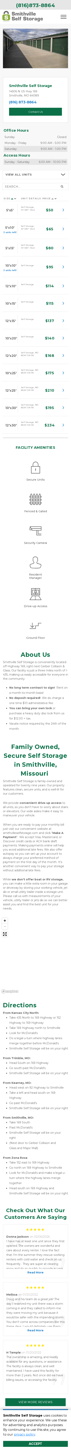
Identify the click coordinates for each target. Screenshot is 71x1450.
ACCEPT (35, 1444)
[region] (35, 955)
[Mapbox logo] (10, 991)
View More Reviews (36, 1402)
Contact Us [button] (35, 111)
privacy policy (24, 1434)
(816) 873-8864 (23, 102)
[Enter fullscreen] (5, 934)
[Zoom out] (5, 926)
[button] (8, 48)
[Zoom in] (5, 921)
